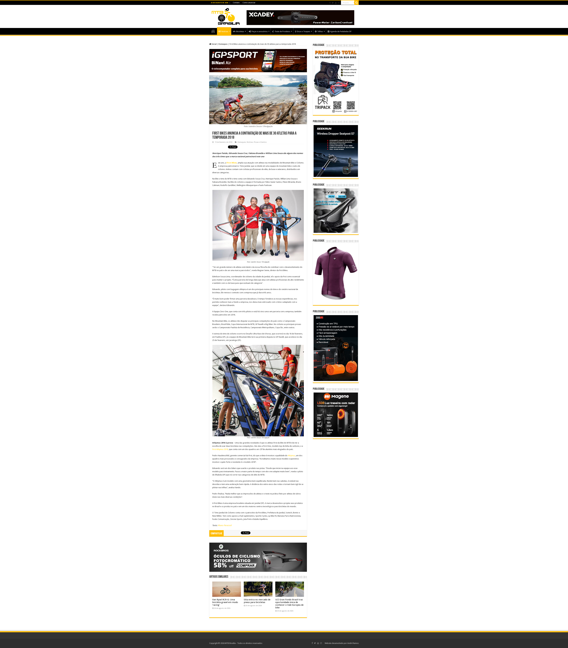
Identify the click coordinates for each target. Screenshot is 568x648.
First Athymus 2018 (220, 449)
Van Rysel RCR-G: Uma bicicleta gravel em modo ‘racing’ (225, 602)
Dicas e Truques (303, 31)
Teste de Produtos (282, 31)
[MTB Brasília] (226, 15)
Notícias (224, 31)
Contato (236, 3)
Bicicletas (240, 31)
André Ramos (353, 643)
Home (213, 31)
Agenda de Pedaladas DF (340, 31)
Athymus (291, 455)
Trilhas (320, 31)
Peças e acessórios (260, 31)
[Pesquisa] (356, 2)
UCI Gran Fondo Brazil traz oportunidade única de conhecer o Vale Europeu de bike (289, 603)
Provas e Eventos (260, 142)
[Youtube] (336, 3)
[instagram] (339, 3)
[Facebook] (330, 3)
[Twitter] (332, 3)
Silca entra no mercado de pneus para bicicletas (257, 601)
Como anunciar (249, 3)
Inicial (214, 44)
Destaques (222, 44)
